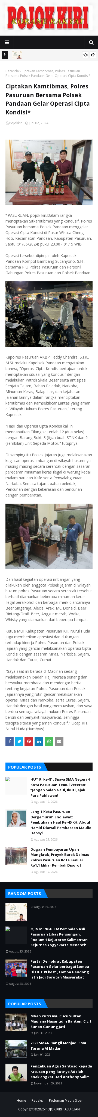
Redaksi (38, 1100)
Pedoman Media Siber (66, 1100)
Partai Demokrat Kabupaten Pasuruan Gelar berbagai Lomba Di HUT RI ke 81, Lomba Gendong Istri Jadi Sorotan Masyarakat (59, 969)
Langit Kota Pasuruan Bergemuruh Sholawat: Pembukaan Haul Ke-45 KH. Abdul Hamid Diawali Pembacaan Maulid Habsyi (60, 822)
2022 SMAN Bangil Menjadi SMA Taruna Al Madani (58, 1045)
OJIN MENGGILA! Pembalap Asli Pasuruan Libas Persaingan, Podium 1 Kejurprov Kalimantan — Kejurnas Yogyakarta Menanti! (61, 937)
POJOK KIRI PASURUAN (62, 1109)
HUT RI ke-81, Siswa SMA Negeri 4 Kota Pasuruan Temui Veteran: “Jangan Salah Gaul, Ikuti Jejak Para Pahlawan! (60, 787)
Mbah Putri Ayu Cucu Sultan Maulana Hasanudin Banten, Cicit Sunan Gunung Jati (60, 1021)
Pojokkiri (16, 123)
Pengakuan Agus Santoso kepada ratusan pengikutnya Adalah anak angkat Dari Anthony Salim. (61, 1071)
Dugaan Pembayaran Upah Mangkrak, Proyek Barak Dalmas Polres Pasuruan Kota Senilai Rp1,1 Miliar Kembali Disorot (59, 857)
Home (21, 1100)
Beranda (12, 71)
